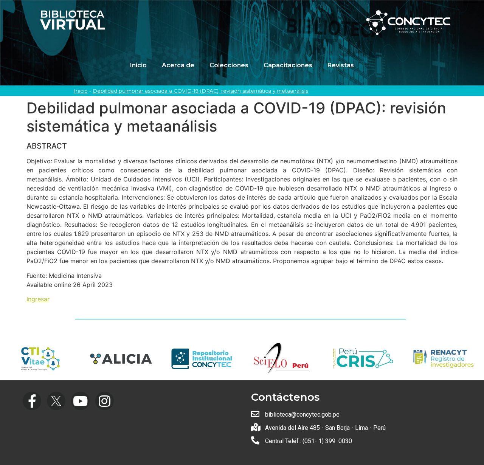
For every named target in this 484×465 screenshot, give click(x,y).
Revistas (340, 65)
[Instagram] (104, 401)
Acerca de (178, 65)
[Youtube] (80, 401)
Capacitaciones (288, 65)
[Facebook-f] (32, 401)
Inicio (138, 65)
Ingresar (38, 299)
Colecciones (228, 65)
